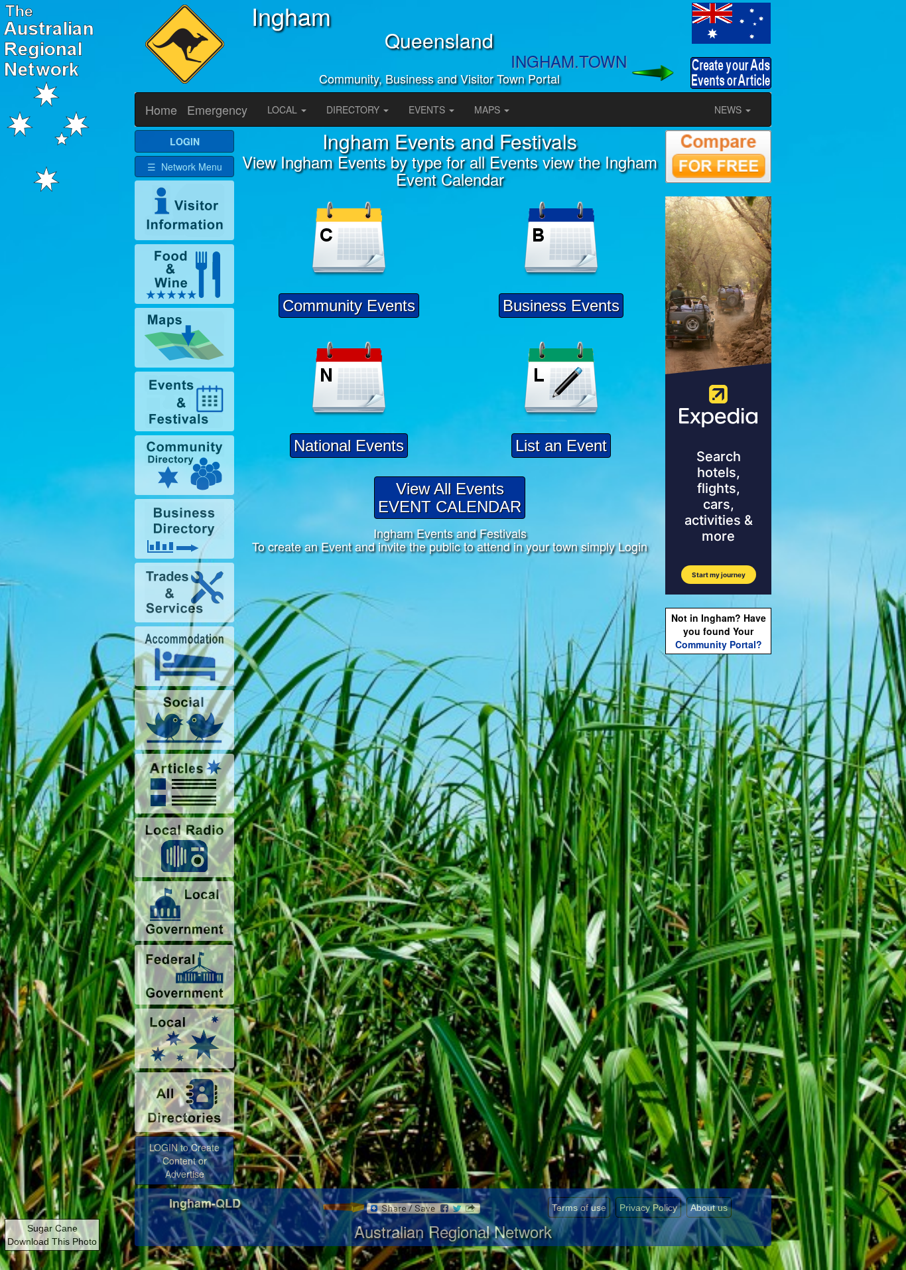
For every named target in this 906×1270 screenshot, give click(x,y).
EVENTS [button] (428, 109)
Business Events (561, 306)
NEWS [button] (729, 109)
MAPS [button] (488, 109)
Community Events (349, 306)
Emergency (217, 109)
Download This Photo (52, 1241)
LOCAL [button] (283, 109)
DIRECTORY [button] (354, 109)
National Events (349, 446)
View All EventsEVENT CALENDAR (449, 497)
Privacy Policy (648, 1207)
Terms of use (579, 1207)
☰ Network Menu (184, 166)
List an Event (561, 446)
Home (161, 109)
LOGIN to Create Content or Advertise (184, 1160)
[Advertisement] (718, 867)
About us (709, 1207)
